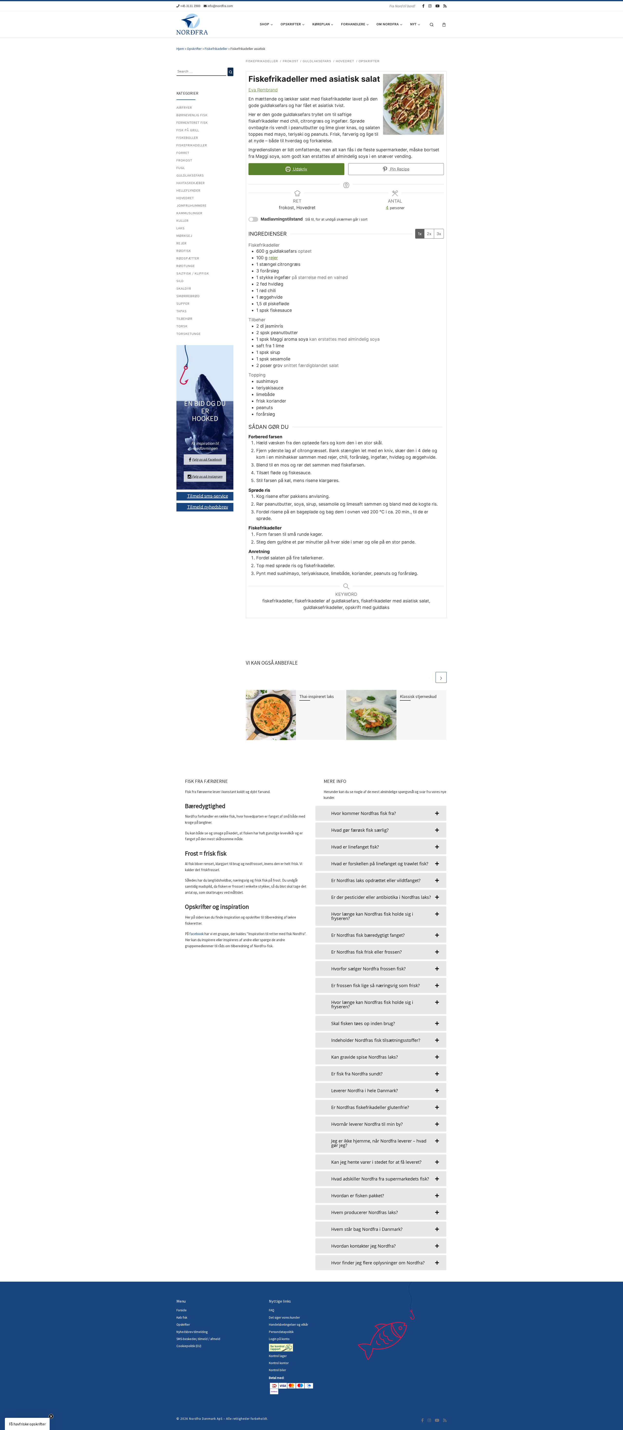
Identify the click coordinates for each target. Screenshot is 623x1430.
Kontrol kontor (279, 1363)
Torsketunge (188, 333)
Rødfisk (183, 251)
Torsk (182, 326)
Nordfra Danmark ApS (205, 1419)
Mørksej (184, 235)
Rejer (181, 243)
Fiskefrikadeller (216, 48)
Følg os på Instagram (206, 476)
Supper (183, 303)
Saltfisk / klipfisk (192, 273)
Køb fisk (181, 1317)
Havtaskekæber (190, 183)
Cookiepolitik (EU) (188, 1346)
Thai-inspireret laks (316, 696)
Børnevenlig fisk (192, 115)
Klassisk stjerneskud (418, 696)
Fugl (180, 168)
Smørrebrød (188, 296)
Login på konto (279, 1339)
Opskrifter (194, 48)
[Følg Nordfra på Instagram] (429, 6)
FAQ (271, 1310)
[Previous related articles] (429, 677)
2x (429, 233)
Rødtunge (185, 266)
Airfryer (184, 107)
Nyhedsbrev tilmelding (192, 1332)
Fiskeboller (187, 137)
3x (439, 233)
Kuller (182, 220)
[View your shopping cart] (444, 24)
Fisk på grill (187, 130)
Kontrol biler (277, 1370)
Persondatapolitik (281, 1332)
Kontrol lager (278, 1356)
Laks (180, 228)
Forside (181, 1310)
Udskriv (299, 169)
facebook (196, 933)
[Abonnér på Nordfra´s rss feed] (445, 6)
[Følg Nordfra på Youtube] (437, 6)
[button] (27, 1424)
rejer (273, 257)
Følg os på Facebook (207, 459)
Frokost (184, 160)
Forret (182, 153)
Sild (180, 281)
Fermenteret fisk (192, 122)
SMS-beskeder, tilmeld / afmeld (198, 1339)
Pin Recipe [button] (399, 169)
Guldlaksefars (190, 175)
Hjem (180, 48)
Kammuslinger (189, 213)
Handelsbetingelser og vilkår (288, 1325)
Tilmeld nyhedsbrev (207, 506)
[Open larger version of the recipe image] (413, 104)
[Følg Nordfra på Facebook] (423, 6)
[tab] (380, 813)
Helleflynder (188, 190)
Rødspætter (187, 258)
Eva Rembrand (263, 89)
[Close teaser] (51, 1416)
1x (420, 233)
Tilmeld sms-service (207, 495)
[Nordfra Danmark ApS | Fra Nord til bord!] (192, 23)
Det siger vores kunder (284, 1317)
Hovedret (185, 198)
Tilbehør (184, 318)
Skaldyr (183, 288)
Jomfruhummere (191, 205)
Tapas (181, 311)
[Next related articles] (441, 677)
